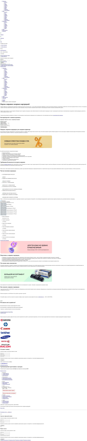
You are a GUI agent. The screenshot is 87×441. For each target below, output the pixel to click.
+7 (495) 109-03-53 (3, 56)
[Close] (1, 414)
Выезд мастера (4, 30)
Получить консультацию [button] (4, 240)
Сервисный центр (5, 401)
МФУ (3, 11)
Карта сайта (2, 408)
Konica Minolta (6, 10)
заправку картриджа (7, 164)
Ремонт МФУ (4, 383)
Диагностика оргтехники (6, 377)
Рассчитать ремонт (4, 127)
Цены (3, 29)
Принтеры (4, 1)
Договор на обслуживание (7, 396)
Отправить (2, 425)
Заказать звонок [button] (3, 66)
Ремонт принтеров (5, 382)
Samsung (5, 5)
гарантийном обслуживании (58, 115)
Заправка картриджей (6, 384)
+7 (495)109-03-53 (3, 363)
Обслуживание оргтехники (7, 378)
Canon (5, 90)
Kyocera (5, 2)
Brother (5, 4)
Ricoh (5, 8)
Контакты (4, 31)
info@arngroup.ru (3, 50)
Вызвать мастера (3, 203)
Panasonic (6, 9)
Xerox (5, 6)
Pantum (5, 7)
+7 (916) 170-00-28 (3, 45)
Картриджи (4, 21)
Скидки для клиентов (6, 395)
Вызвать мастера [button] (3, 370)
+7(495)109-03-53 (41, 296)
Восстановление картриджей (7, 379)
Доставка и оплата (5, 398)
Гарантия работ (5, 397)
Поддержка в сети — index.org (5, 412)
